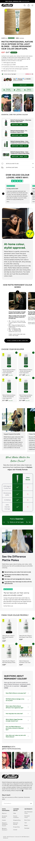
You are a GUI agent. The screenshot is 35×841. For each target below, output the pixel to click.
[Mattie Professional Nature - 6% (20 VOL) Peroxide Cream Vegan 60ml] (26, 364)
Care (25, 822)
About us (4, 813)
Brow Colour (27, 820)
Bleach (26, 825)
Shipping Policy (17, 820)
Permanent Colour (27, 816)
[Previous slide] (3, 194)
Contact (15, 829)
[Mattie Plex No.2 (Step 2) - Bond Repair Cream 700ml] (26, 629)
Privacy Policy (16, 827)
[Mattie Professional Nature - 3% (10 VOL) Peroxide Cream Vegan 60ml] (9, 364)
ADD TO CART (19, 124)
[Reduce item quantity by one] (2, 85)
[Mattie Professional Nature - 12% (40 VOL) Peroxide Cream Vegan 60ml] (26, 390)
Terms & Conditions (16, 816)
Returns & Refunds (15, 823)
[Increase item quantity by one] (8, 85)
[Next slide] (32, 194)
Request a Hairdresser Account (5, 824)
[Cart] (28, 5)
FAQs (14, 813)
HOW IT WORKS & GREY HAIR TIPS (17, 340)
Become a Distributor (4, 829)
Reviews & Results (4, 816)
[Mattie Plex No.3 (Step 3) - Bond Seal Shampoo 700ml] (9, 655)
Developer (26, 828)
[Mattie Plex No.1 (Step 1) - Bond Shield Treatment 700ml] (9, 630)
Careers (4, 820)
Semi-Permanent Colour (28, 812)
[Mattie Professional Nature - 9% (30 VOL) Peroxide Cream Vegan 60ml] (9, 390)
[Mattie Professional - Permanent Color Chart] (26, 655)
